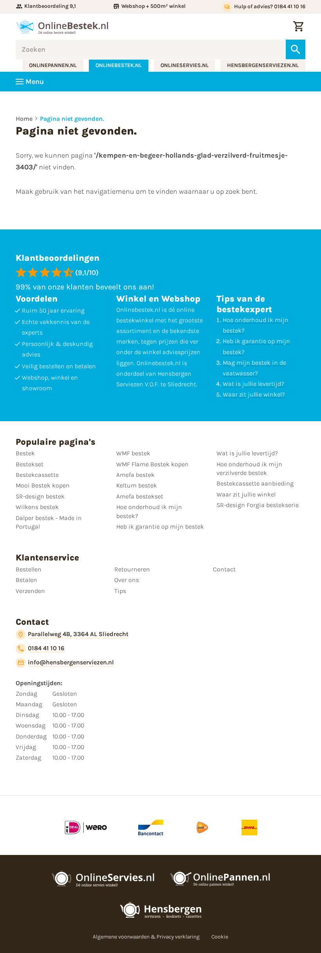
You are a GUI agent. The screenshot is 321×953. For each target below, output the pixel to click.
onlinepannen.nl (53, 65)
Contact (224, 569)
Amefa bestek (135, 474)
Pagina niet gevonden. (72, 118)
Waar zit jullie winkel (246, 494)
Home (24, 118)
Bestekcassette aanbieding (255, 483)
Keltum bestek (136, 485)
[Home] (62, 27)
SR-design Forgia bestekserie (257, 505)
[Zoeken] (295, 49)
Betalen (26, 580)
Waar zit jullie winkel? (254, 394)
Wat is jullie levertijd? (253, 383)
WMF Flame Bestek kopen (152, 464)
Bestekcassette (37, 474)
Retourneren (132, 569)
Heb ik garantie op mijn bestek (160, 526)
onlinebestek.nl (119, 65)
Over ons (126, 580)
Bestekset (29, 464)
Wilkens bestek (37, 507)
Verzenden (30, 591)
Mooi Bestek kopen (43, 485)
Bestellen (28, 569)
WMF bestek (133, 453)
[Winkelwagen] (298, 27)
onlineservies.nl (184, 65)
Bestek (25, 453)
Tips (120, 591)
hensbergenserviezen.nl (263, 65)
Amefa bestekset (139, 496)
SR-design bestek (40, 496)
